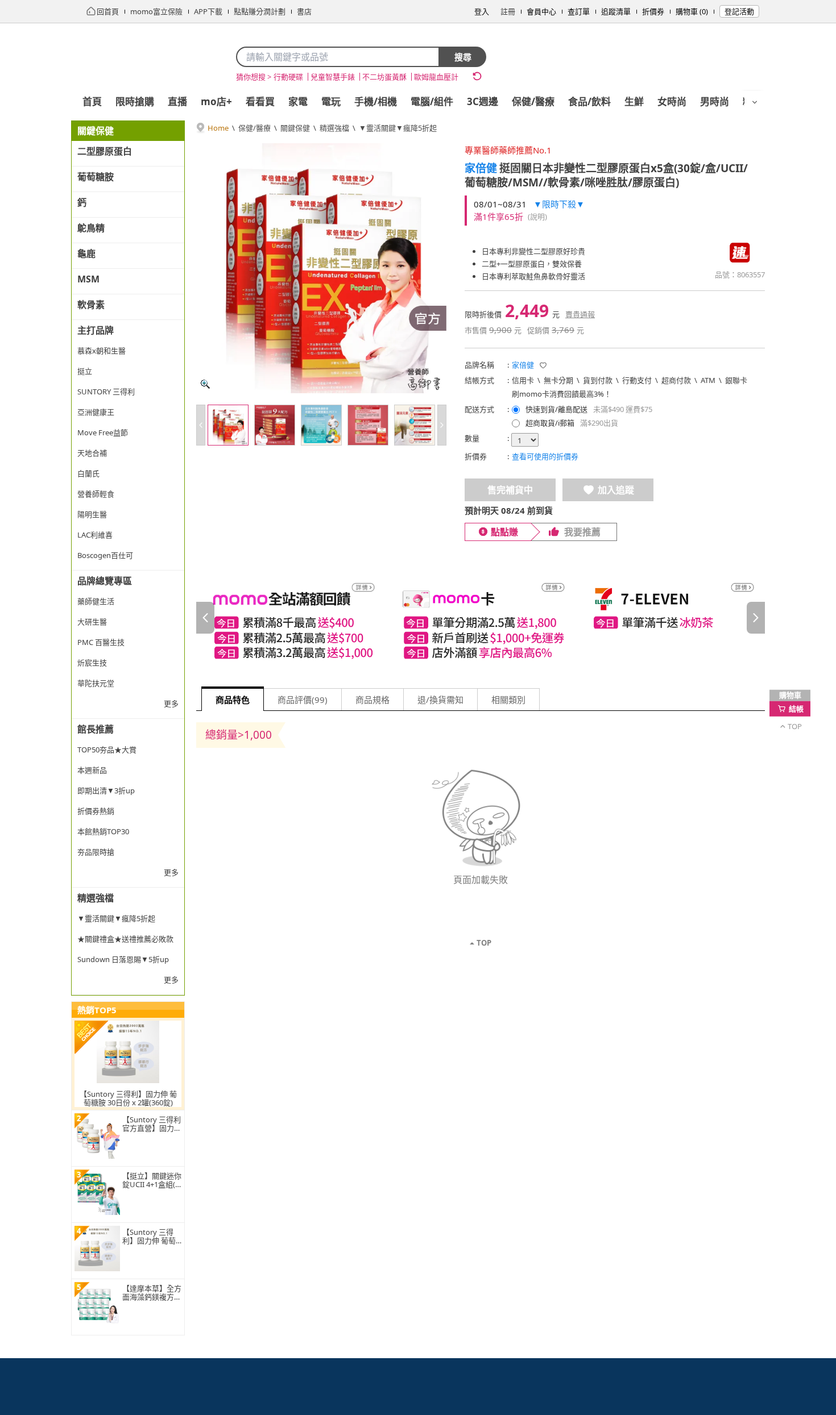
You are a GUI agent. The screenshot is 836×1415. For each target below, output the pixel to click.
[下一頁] (756, 618)
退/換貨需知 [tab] (440, 699)
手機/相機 (375, 101)
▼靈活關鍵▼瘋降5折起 (398, 128)
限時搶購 (134, 101)
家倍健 (481, 168)
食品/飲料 (589, 101)
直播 (177, 101)
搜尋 (462, 57)
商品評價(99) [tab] (303, 699)
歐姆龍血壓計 (436, 77)
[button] (543, 365)
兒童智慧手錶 (333, 77)
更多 (171, 703)
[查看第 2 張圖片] (274, 425)
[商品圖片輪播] (321, 268)
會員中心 (541, 11)
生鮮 (634, 101)
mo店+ (216, 101)
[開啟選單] (754, 102)
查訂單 (579, 11)
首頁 (92, 101)
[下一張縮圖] (441, 425)
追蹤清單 (616, 11)
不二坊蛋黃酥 (384, 77)
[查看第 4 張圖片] (367, 425)
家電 (298, 101)
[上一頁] (205, 618)
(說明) (537, 216)
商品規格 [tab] (372, 699)
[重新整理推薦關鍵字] (477, 76)
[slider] (480, 618)
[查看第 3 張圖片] (321, 425)
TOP (484, 943)
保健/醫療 (533, 101)
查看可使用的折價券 (545, 456)
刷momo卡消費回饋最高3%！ (561, 394)
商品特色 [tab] (233, 699)
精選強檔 (334, 128)
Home (218, 128)
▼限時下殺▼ (559, 204)
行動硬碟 (288, 77)
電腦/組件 (432, 101)
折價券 (653, 11)
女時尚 (671, 101)
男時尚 (714, 101)
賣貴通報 (580, 314)
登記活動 (739, 11)
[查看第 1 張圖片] (228, 425)
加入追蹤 (616, 490)
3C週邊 (482, 101)
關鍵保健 (295, 128)
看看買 (260, 101)
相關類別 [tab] (508, 699)
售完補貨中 (510, 490)
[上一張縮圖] (200, 425)
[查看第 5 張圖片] (414, 425)
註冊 (507, 11)
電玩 (331, 101)
